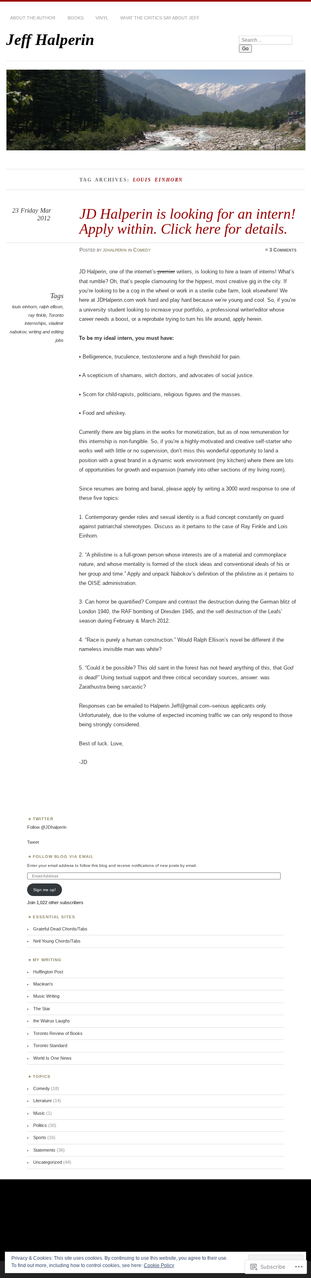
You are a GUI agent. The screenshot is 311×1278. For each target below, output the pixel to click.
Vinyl (102, 17)
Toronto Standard (50, 1045)
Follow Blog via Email (63, 856)
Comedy (142, 250)
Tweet (33, 842)
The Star (41, 1008)
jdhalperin (115, 250)
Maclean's (43, 983)
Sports (39, 1137)
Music (39, 1113)
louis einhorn (24, 306)
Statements (44, 1150)
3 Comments (282, 250)
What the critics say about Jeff (160, 17)
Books (75, 17)
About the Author (32, 17)
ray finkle (37, 315)
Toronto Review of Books (58, 1033)
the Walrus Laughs (51, 1020)
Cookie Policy (159, 1265)
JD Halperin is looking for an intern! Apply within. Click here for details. (187, 221)
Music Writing (46, 996)
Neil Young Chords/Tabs (57, 941)
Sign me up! (44, 890)
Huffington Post (48, 971)
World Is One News (52, 1058)
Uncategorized (47, 1162)
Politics (40, 1125)
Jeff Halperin (50, 39)
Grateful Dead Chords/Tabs (60, 928)
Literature (42, 1100)
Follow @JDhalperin (46, 827)
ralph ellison (50, 306)
